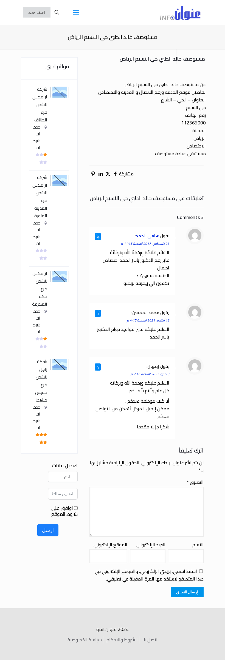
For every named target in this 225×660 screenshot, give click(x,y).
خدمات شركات (36, 137)
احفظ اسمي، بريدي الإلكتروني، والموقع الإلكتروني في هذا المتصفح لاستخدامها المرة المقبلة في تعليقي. (149, 575)
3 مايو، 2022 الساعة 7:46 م (150, 374)
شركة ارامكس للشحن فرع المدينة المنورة (39, 196)
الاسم (198, 544)
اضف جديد (36, 12)
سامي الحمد (147, 236)
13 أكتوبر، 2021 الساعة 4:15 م (148, 320)
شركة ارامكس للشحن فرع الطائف (39, 104)
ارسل (48, 530)
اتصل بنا (150, 639)
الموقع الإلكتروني (110, 544)
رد (98, 236)
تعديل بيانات (65, 466)
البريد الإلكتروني (150, 544)
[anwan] (180, 12)
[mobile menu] (76, 12)
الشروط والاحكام (122, 639)
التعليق (195, 482)
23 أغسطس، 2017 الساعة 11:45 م (145, 243)
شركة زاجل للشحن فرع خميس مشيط (41, 380)
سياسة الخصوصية (85, 639)
